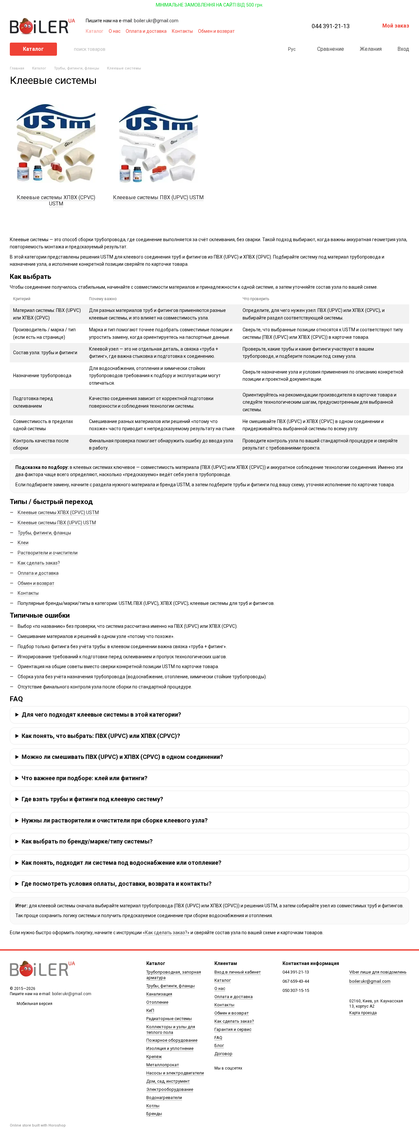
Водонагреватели (164, 1097)
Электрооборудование (169, 1089)
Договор (223, 1053)
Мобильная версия (34, 1003)
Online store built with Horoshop (38, 1125)
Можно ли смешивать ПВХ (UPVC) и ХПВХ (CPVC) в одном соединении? (122, 756)
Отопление (157, 1002)
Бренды (154, 1113)
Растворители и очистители (48, 552)
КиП (150, 1010)
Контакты (182, 31)
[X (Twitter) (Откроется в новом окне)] (273, 31)
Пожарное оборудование (171, 1040)
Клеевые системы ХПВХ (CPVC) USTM (58, 512)
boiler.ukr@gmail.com (156, 20)
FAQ (218, 1037)
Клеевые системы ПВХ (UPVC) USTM (57, 522)
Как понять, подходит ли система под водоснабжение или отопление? (121, 862)
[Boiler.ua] (42, 969)
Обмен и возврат (216, 31)
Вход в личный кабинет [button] (237, 972)
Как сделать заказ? (39, 563)
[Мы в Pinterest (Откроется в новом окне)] (281, 31)
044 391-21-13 (331, 26)
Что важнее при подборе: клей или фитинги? (84, 778)
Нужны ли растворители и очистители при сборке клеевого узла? (115, 820)
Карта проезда (363, 1013)
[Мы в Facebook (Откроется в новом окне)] (258, 31)
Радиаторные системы (169, 1018)
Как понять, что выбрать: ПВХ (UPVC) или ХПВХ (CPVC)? (101, 735)
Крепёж (154, 1056)
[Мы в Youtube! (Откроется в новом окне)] (265, 31)
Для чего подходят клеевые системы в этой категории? (101, 714)
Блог (219, 1045)
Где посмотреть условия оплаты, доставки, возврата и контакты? (116, 883)
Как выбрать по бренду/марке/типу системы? (87, 841)
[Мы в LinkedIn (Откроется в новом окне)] (289, 31)
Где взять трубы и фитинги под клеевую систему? (92, 799)
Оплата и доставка (146, 31)
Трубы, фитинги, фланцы (44, 532)
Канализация (159, 994)
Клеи (23, 542)
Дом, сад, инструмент (168, 1081)
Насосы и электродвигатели (175, 1073)
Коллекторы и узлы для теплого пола (170, 1029)
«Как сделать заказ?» (166, 932)
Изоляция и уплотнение (169, 1048)
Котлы (152, 1105)
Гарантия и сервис (232, 1029)
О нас (114, 31)
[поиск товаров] (69, 49)
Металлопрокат (162, 1064)
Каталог (94, 31)
